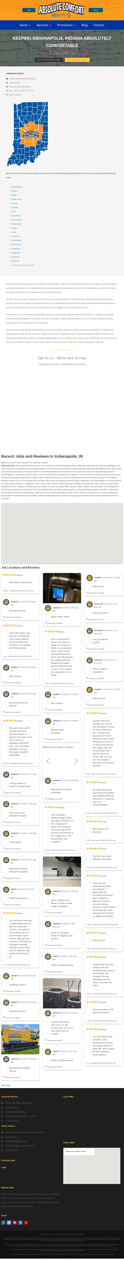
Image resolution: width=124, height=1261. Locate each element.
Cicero (14, 195)
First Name (11, 379)
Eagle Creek (17, 199)
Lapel (14, 232)
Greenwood (16, 220)
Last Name (69, 379)
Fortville (15, 207)
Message (10, 418)
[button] (29, 25)
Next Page (5, 1085)
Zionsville (15, 261)
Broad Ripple (17, 187)
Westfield (15, 257)
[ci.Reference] (20, 1039)
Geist (14, 212)
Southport (16, 253)
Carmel (15, 191)
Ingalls (14, 228)
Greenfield (16, 216)
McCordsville (17, 240)
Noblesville (16, 244)
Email (9, 392)
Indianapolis (16, 224)
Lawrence (16, 236)
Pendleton (16, 249)
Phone (9, 405)
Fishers (14, 203)
